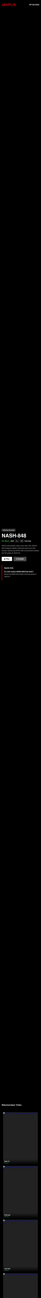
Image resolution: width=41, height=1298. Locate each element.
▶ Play (6, 559)
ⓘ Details (20, 559)
